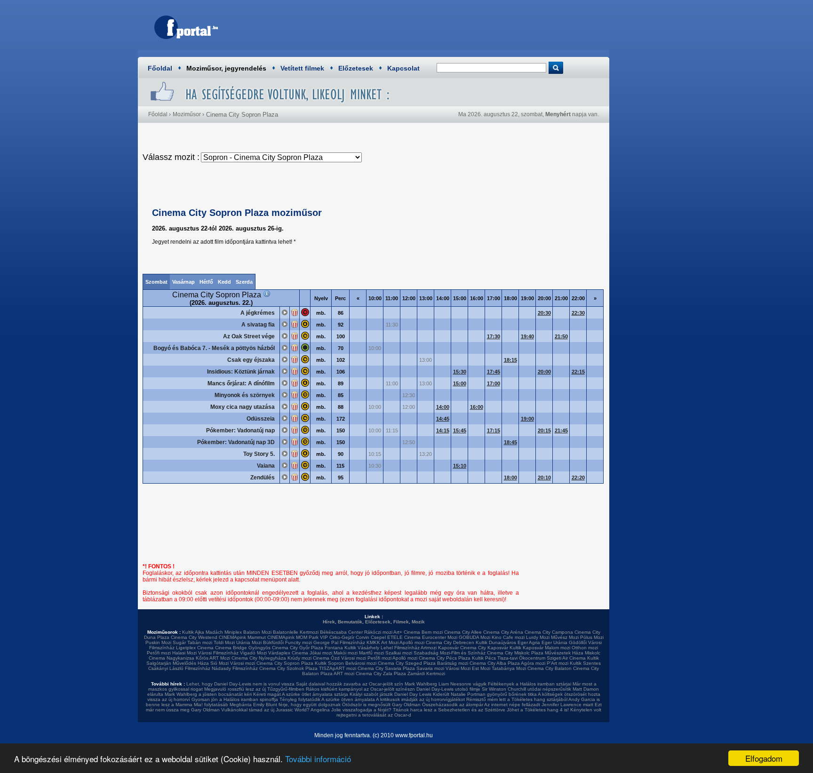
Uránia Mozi (249, 642)
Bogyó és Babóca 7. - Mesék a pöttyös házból (214, 348)
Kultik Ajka (193, 632)
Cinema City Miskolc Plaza (515, 652)
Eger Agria (529, 642)
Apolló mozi (411, 642)
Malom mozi (557, 647)
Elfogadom (763, 758)
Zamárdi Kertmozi (426, 673)
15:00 (459, 383)
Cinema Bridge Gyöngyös (243, 647)
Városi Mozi (458, 668)
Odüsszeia (261, 418)
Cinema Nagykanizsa (171, 658)
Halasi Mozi (184, 652)
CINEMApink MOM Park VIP (297, 637)
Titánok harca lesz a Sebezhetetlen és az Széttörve (449, 709)
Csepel (378, 637)
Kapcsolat (403, 68)
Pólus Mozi (592, 637)
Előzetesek (355, 68)
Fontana (334, 647)
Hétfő (206, 282)
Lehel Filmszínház (400, 647)
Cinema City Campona (549, 632)
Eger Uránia (554, 642)
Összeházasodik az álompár (452, 704)
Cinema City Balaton (549, 668)
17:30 (493, 336)
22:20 (578, 477)
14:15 (442, 430)
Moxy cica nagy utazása (242, 407)
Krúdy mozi (299, 658)
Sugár (179, 642)
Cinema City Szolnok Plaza (288, 668)
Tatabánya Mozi (509, 668)
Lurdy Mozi (538, 637)
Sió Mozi (219, 663)
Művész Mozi (565, 637)
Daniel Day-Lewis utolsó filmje (448, 689)
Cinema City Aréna (503, 632)
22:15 (578, 372)
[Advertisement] (432, 26)
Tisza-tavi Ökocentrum (521, 658)
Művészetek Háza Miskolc (572, 652)
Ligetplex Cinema (195, 647)
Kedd (224, 282)
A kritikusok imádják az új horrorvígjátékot (420, 699)
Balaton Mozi (257, 632)
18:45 (510, 442)
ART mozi (344, 673)
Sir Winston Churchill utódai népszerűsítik (526, 689)
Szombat (156, 282)
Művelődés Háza (191, 663)
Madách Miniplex (224, 632)
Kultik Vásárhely (361, 647)
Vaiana (266, 465)
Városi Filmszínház (218, 652)
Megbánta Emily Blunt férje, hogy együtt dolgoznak (285, 704)
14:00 (442, 407)
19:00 (527, 419)
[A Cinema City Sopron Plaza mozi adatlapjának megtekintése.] (267, 295)
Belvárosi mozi (360, 663)
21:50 (561, 336)
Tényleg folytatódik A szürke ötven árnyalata (327, 699)
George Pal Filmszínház (339, 642)
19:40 (527, 336)
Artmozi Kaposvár (440, 647)
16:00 (476, 407)
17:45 (493, 372)
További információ (318, 759)
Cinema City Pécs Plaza (444, 658)
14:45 (442, 419)
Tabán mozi (199, 642)
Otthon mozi (585, 647)
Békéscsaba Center (341, 632)
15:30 (459, 372)
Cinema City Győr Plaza (297, 647)
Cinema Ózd (326, 658)
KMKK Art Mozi (383, 642)
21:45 (561, 430)
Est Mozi (481, 668)
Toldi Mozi (224, 642)
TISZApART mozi (337, 668)
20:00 (544, 372)
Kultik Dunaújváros (496, 642)
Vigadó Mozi (253, 652)
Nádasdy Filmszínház (235, 668)
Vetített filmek (302, 68)
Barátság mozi (452, 663)
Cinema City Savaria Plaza (386, 668)
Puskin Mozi (158, 642)
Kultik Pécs (484, 658)
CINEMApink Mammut (242, 637)
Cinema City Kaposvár (484, 647)
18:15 (510, 360)
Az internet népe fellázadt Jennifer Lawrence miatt (538, 704)
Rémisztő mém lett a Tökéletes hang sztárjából (516, 699)
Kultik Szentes (585, 663)
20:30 (544, 313)
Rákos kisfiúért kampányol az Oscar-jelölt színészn (360, 689)
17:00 (493, 383)
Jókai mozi (321, 652)
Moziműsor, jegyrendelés (226, 68)
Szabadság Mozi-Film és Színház (450, 652)
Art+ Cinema (406, 632)
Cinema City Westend (194, 637)
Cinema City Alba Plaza (495, 663)
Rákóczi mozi (378, 632)
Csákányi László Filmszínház (179, 668)
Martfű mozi (371, 652)
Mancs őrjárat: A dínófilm (241, 383)
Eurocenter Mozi (439, 637)
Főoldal (160, 68)
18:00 (510, 477)
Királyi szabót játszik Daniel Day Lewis (390, 694)
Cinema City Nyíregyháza (258, 658)
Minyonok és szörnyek (245, 395)
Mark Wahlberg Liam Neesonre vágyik (445, 683)
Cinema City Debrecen (450, 642)
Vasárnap (183, 282)
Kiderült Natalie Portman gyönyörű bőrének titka (485, 694)
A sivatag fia (258, 324)
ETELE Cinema (404, 637)
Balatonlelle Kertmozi (296, 632)
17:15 (493, 430)
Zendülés (262, 477)
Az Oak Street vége (249, 336)
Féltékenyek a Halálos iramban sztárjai (529, 683)
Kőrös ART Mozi (213, 658)
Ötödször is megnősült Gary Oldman (381, 704)
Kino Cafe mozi (508, 637)
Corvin (362, 637)
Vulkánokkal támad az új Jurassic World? (265, 709)
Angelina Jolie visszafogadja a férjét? (351, 709)
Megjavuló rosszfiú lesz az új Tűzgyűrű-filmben (254, 689)
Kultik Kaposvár (526, 647)
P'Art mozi (557, 663)
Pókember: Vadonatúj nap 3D (236, 442)
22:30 (578, 313)
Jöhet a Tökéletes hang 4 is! (538, 709)
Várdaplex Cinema (288, 652)
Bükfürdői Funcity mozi (287, 642)
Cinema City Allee (463, 632)
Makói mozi (346, 652)
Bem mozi (432, 632)
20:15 (544, 430)
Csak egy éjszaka (251, 360)
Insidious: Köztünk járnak (241, 371)
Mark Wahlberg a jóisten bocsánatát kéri (208, 694)
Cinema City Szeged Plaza (407, 663)
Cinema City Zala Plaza (381, 673)
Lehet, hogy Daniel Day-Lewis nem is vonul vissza (240, 683)
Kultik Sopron (329, 663)
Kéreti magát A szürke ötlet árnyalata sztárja (300, 694)
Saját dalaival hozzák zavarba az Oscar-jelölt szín (349, 683)
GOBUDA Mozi (474, 637)
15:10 (459, 466)
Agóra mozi (533, 663)
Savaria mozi (430, 668)
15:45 (459, 430)
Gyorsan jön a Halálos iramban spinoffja (234, 699)
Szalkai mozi (398, 652)
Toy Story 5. (259, 454)
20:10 (544, 477)
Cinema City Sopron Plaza (284, 663)
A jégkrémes (257, 313)
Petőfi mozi (159, 652)
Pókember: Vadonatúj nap (240, 430)
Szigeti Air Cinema (566, 658)
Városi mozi (353, 658)
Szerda (244, 282)
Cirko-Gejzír (341, 637)
